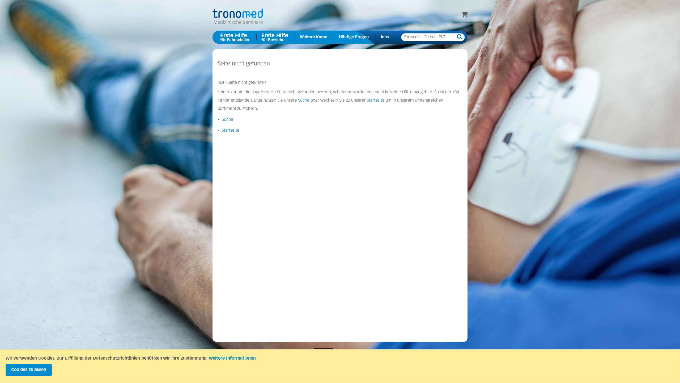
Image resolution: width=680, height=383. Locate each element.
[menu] (340, 37)
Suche (303, 100)
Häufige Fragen (354, 37)
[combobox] (433, 37)
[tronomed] (237, 16)
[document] (340, 366)
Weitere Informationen (232, 358)
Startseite (375, 100)
